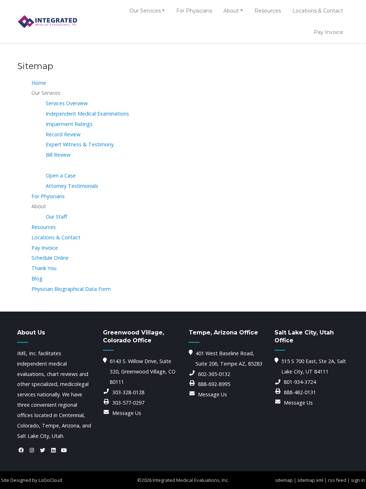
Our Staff (56, 216)
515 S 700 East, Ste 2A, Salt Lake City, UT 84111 (313, 366)
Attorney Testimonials (72, 185)
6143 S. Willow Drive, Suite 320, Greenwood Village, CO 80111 (142, 371)
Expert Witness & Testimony (80, 144)
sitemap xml (310, 480)
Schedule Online (50, 257)
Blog (37, 278)
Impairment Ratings (69, 124)
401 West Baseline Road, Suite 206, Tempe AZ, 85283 (229, 358)
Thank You (43, 268)
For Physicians (194, 11)
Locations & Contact (317, 11)
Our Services (145, 11)
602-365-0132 (214, 374)
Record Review (63, 134)
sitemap (284, 480)
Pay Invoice (328, 32)
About (231, 11)
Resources (267, 11)
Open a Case (61, 175)
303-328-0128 (128, 392)
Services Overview (67, 103)
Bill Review (58, 154)
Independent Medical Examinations (87, 113)
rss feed (337, 480)
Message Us (126, 413)
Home (38, 82)
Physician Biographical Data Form (71, 288)
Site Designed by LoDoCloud (31, 480)
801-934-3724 (300, 381)
